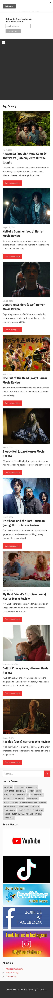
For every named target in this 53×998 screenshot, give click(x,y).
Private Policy (12, 972)
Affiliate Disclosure (14, 968)
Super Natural (18, 814)
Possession (34, 806)
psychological (10, 810)
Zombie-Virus (9, 818)
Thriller (29, 814)
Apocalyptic (19, 787)
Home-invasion (19, 799)
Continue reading (12, 183)
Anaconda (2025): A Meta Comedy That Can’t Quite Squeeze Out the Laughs (25, 158)
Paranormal (23, 806)
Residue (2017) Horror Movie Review (26, 742)
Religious (21, 810)
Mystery (42, 802)
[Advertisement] (26, 73)
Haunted (7, 799)
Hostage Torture (11, 802)
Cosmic (38, 791)
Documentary (23, 795)
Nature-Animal (10, 806)
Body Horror (9, 791)
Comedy (31, 791)
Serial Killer (38, 810)
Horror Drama (32, 799)
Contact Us (11, 976)
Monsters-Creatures (28, 802)
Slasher (7, 814)
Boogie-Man (21, 791)
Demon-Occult (9, 795)
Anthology (8, 787)
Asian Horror (32, 787)
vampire (38, 814)
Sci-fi (29, 810)
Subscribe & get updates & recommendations (19, 20)
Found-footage (36, 795)
